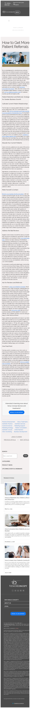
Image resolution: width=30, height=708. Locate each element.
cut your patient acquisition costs (12, 92)
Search (17, 4)
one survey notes (16, 310)
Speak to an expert (18, 613)
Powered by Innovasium (19, 703)
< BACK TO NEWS (16, 437)
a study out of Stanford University (17, 286)
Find (25, 455)
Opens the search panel (18, 2)
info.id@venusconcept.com (9, 624)
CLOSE (6, 21)
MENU (17, 12)
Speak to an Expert (16, 412)
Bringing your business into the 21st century (13, 194)
